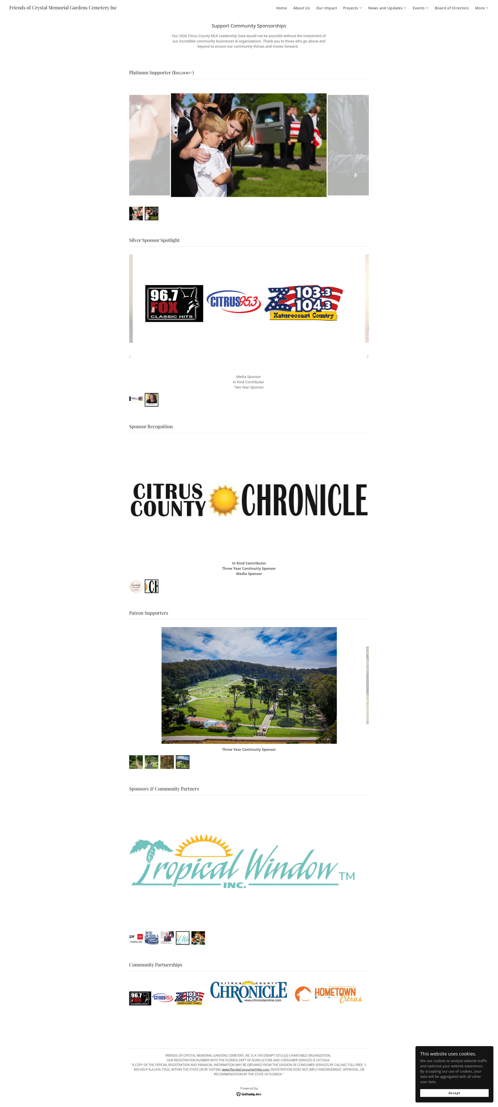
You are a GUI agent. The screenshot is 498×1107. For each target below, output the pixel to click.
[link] (63, 8)
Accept (454, 1093)
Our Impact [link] (326, 8)
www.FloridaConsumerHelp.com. (246, 1059)
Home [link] (281, 8)
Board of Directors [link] (452, 8)
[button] (352, 8)
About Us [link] (301, 8)
